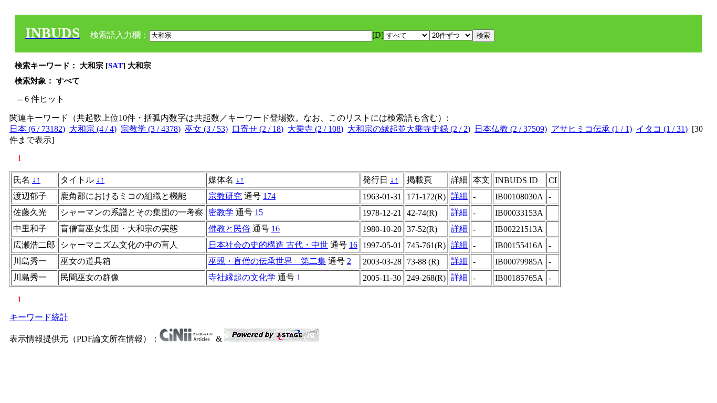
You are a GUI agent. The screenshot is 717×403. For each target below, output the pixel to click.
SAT (115, 65)
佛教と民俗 (229, 228)
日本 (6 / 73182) (37, 128)
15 (259, 212)
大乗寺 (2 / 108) (315, 128)
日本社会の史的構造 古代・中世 (268, 244)
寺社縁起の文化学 (242, 277)
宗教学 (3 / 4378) (151, 128)
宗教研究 (225, 196)
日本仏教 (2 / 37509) (511, 128)
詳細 (459, 196)
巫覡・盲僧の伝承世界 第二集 (267, 261)
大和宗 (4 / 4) (93, 128)
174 (269, 196)
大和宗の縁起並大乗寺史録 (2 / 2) (408, 128)
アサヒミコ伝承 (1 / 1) (591, 128)
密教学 (221, 212)
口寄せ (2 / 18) (257, 128)
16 (275, 228)
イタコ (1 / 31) (662, 128)
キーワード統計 (38, 317)
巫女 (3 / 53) (206, 128)
